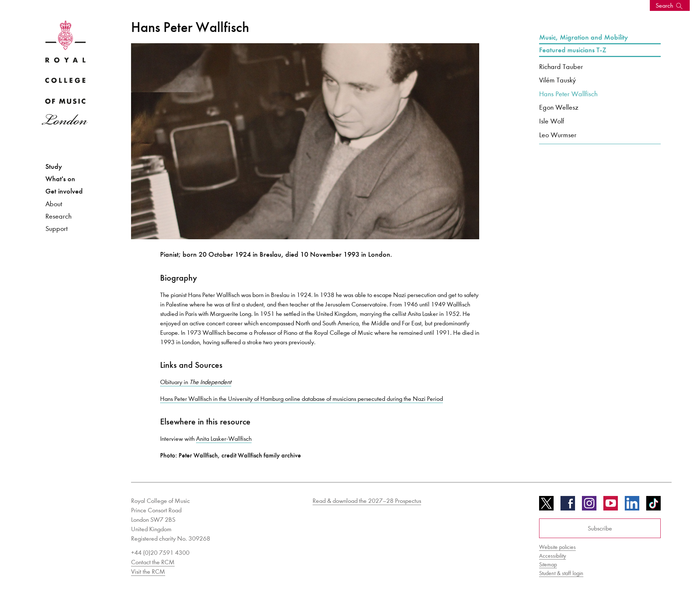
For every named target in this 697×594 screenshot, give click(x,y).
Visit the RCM (148, 571)
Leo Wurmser (557, 134)
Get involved (64, 191)
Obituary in (195, 382)
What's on (60, 178)
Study (53, 166)
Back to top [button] (656, 566)
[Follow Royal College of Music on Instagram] (589, 506)
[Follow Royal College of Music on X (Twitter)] (546, 506)
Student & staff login (561, 573)
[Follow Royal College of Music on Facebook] (568, 506)
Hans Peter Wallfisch (568, 93)
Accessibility (552, 555)
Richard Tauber (561, 66)
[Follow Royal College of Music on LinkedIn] (632, 506)
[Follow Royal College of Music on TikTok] (653, 506)
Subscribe (600, 528)
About (53, 203)
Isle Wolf (551, 121)
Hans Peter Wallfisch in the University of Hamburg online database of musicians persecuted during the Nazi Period (301, 399)
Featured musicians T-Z (572, 50)
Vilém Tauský (557, 80)
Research (58, 216)
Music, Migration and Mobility (583, 37)
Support (56, 228)
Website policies (557, 547)
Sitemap (548, 564)
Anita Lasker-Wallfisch (224, 439)
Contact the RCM (153, 562)
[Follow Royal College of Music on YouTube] (610, 506)
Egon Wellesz (558, 107)
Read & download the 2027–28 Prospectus (367, 501)
